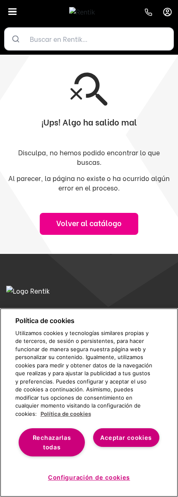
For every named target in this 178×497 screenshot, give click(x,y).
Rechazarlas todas (52, 442)
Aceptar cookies (126, 437)
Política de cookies (66, 413)
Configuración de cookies (89, 477)
